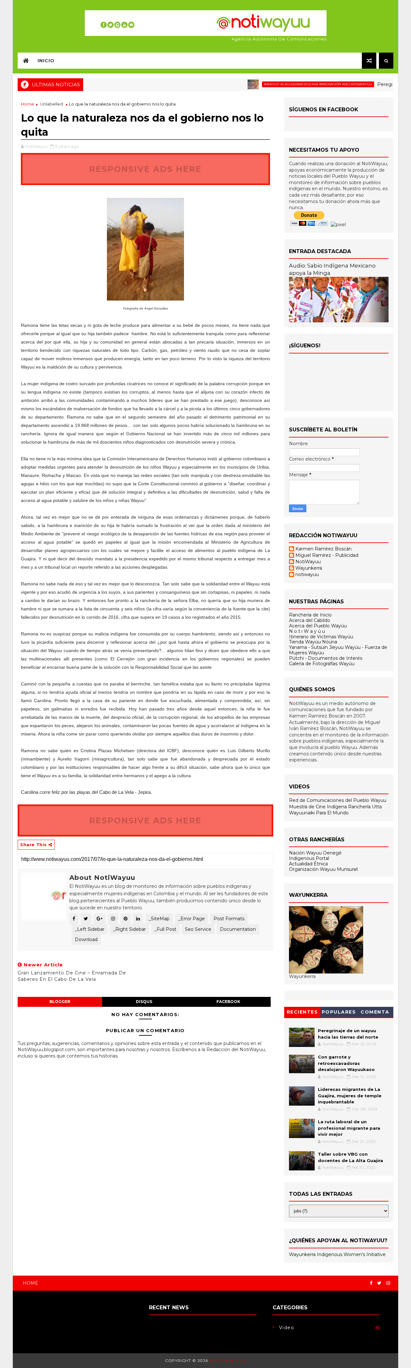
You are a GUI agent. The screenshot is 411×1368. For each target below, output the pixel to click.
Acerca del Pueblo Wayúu (318, 626)
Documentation (238, 929)
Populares (339, 1012)
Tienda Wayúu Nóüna (313, 642)
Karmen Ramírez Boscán (323, 549)
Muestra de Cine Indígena (318, 807)
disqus (144, 1001)
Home (27, 103)
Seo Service (198, 929)
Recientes (302, 1012)
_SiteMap (159, 919)
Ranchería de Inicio (310, 615)
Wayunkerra (308, 568)
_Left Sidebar (89, 929)
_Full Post (165, 929)
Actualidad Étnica (308, 864)
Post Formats (229, 919)
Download (86, 939)
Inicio (46, 61)
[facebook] (371, 1283)
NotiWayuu (308, 562)
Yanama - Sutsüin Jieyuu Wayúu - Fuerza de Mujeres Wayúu (338, 650)
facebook (228, 1001)
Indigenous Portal (309, 858)
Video (286, 1327)
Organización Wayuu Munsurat (323, 869)
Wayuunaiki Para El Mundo (319, 813)
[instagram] (388, 1283)
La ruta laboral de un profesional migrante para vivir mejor (349, 1128)
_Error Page (191, 919)
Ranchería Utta (365, 807)
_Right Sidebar (129, 929)
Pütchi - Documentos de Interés (325, 658)
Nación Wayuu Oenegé (315, 853)
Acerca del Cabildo (309, 620)
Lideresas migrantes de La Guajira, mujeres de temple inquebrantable (349, 1095)
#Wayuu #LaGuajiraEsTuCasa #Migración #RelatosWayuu (298, 84)
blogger (59, 1001)
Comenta (375, 1012)
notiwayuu (307, 574)
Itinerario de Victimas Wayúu (321, 637)
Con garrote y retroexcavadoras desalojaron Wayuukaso (346, 1063)
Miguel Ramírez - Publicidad (326, 555)
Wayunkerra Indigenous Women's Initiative (337, 1254)
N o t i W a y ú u (307, 631)
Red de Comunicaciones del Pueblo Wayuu (337, 800)
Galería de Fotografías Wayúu (321, 664)
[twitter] (379, 1283)
